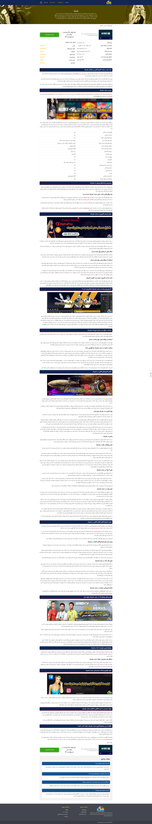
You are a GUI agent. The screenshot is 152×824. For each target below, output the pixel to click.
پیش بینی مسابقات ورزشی (78, 74)
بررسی (105, 25)
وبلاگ (66, 810)
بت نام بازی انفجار (95, 528)
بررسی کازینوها (60, 2)
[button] (151, 374)
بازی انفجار (67, 2)
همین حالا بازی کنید (49, 34)
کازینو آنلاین (46, 2)
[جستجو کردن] (41, 2)
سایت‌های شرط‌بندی (87, 197)
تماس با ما (65, 812)
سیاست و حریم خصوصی (62, 814)
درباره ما (66, 816)
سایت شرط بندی (52, 2)
